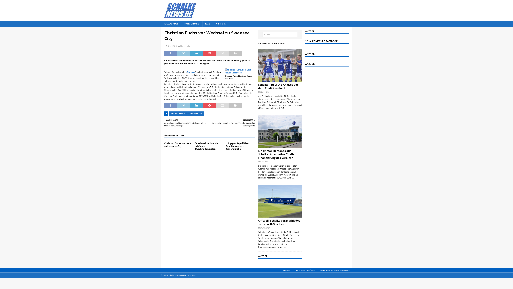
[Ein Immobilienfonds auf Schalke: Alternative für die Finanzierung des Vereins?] (280, 131)
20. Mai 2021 (265, 228)
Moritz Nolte (185, 46)
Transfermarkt (192, 23)
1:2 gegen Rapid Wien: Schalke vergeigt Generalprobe (237, 146)
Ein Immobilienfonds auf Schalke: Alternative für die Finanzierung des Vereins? (276, 154)
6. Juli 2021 (264, 161)
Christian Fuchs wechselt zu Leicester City (177, 145)
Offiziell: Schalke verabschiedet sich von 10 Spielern (279, 222)
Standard (191, 72)
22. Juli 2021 (264, 92)
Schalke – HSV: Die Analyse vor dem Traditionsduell (278, 86)
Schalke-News (171, 23)
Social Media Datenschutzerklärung (334, 270)
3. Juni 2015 (172, 46)
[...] (282, 108)
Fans (207, 23)
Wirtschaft (222, 23)
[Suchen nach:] (280, 34)
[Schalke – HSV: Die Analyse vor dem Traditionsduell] (280, 65)
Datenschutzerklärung (305, 270)
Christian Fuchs (178, 113)
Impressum (287, 270)
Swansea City (196, 113)
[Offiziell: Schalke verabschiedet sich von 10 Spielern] (280, 201)
